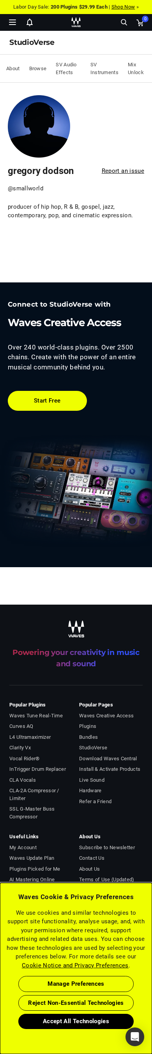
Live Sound (91, 780)
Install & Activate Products (109, 769)
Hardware (90, 790)
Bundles (88, 737)
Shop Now (123, 7)
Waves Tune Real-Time (36, 716)
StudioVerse (93, 748)
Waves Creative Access (106, 716)
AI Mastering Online (32, 879)
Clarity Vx (20, 748)
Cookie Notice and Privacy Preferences (75, 965)
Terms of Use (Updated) (106, 879)
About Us (89, 869)
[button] (0, 1014)
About (13, 68)
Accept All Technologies (76, 1021)
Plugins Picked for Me (34, 869)
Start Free (47, 400)
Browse (38, 68)
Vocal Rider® (24, 758)
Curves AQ (21, 726)
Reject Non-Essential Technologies (76, 1002)
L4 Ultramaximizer (30, 737)
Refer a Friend (95, 801)
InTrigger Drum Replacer (37, 769)
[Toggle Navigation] (12, 22)
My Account (23, 847)
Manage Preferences (76, 983)
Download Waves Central (108, 758)
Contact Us (91, 858)
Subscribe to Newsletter (107, 847)
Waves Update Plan (31, 858)
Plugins (87, 726)
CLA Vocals (22, 780)
